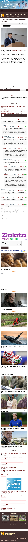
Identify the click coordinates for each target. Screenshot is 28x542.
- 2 (26, 137)
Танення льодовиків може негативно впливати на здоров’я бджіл (12, 458)
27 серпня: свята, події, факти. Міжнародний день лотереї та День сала (12, 462)
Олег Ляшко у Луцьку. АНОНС (7, 113)
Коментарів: (14, 23)
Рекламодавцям (13, 540)
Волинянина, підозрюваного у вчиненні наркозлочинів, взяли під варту (13, 503)
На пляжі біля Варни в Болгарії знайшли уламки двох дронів (13, 471)
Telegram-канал (14, 96)
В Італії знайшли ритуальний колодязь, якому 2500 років (13, 453)
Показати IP (3, 119)
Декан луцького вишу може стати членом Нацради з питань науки (12, 109)
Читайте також (14, 103)
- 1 (26, 148)
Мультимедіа (14, 513)
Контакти (7, 540)
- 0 (26, 120)
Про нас (2, 540)
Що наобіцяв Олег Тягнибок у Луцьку (9, 111)
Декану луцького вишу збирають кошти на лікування (12, 106)
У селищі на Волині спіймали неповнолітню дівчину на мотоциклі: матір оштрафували (13, 466)
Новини (14, 450)
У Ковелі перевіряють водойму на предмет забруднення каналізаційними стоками (13, 492)
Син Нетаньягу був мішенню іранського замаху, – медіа (13, 499)
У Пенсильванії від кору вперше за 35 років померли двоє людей (12, 475)
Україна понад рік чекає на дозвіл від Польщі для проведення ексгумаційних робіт (12, 507)
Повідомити (23, 89)
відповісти (21, 119)
